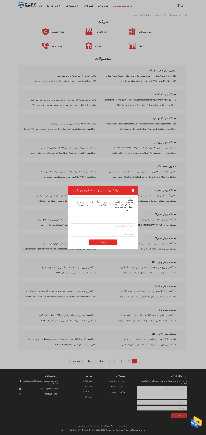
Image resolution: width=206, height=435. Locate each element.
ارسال (103, 242)
